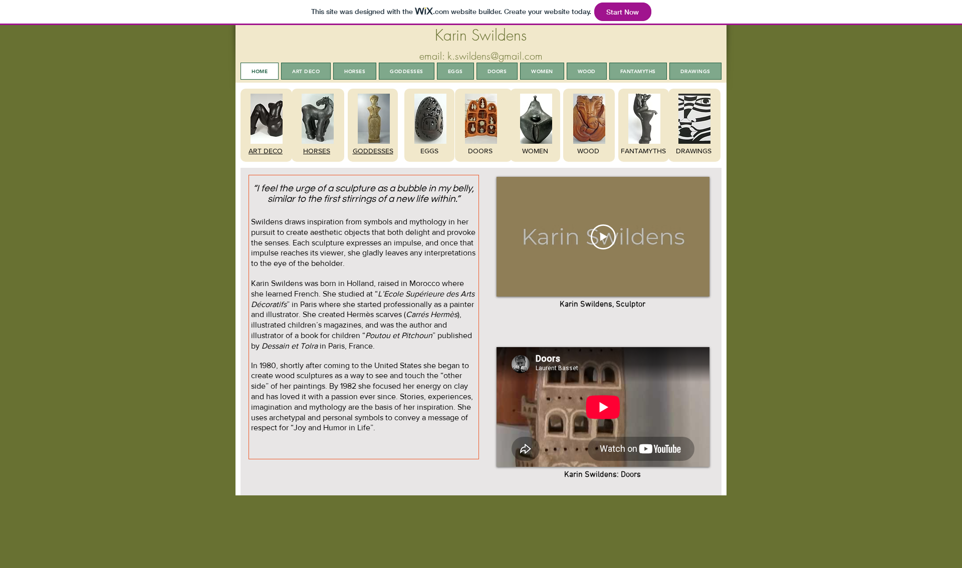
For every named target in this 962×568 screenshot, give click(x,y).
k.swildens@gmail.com (495, 56)
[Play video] (603, 236)
